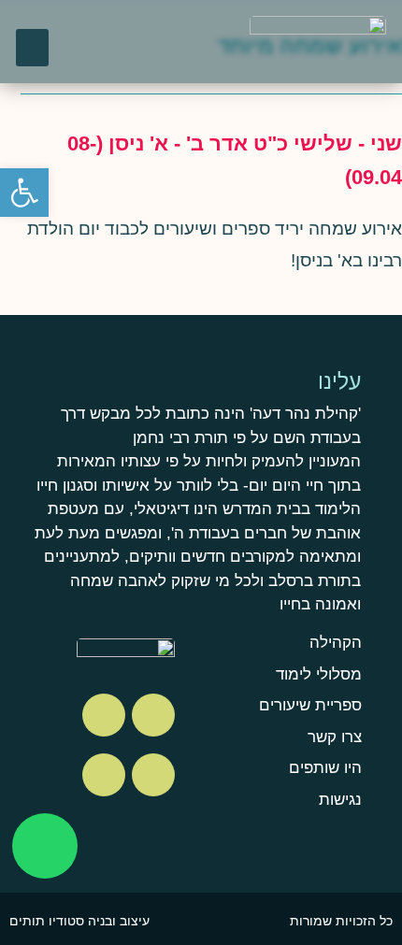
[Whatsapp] (45, 846)
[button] (32, 48)
